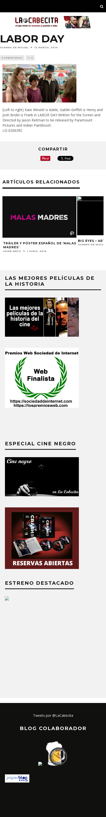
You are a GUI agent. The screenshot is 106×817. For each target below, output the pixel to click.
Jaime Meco (12, 251)
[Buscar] (102, 6)
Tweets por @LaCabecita (53, 715)
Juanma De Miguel (14, 47)
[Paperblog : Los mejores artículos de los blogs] (17, 781)
